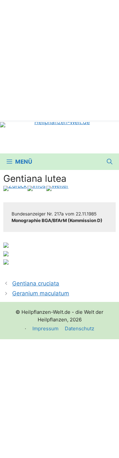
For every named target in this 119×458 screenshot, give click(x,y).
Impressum (45, 328)
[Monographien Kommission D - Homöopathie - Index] (36, 188)
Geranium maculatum (40, 293)
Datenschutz (79, 328)
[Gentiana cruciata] (15, 188)
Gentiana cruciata (35, 283)
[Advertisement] (59, 59)
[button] (109, 161)
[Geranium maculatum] (57, 188)
